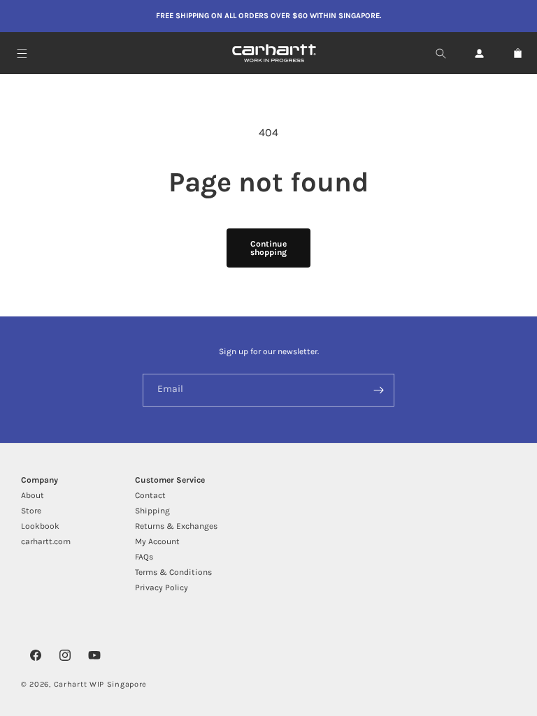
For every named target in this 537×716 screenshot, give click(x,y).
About (32, 495)
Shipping (152, 510)
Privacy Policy (161, 587)
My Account (157, 541)
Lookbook (40, 526)
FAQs (144, 557)
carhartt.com (46, 541)
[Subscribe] (378, 390)
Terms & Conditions (173, 572)
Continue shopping (268, 248)
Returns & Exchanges (176, 526)
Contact (150, 495)
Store (31, 510)
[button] (22, 53)
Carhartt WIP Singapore (100, 684)
